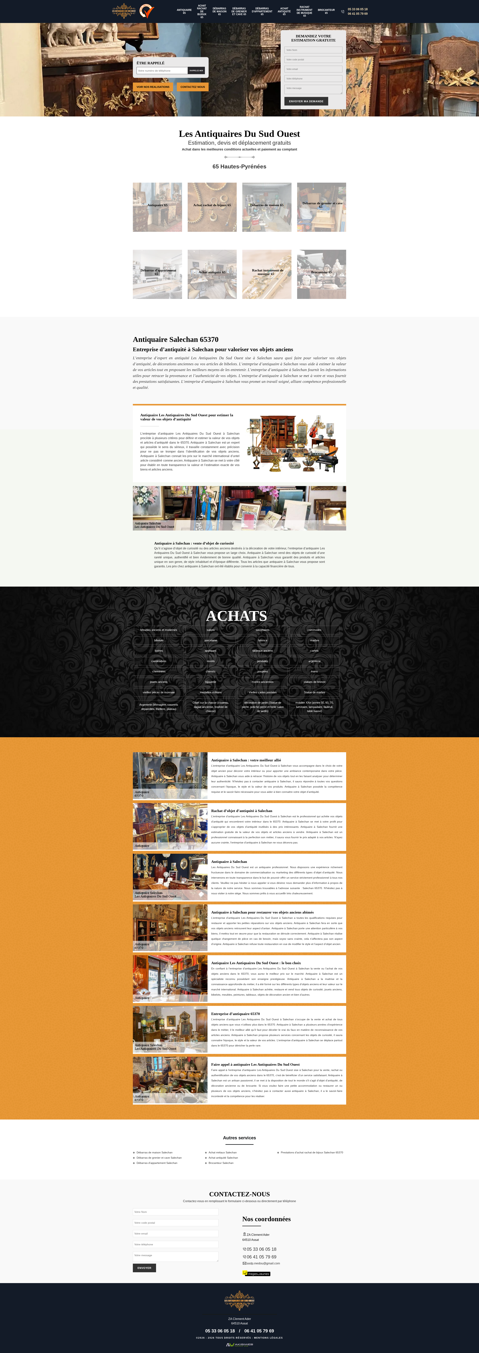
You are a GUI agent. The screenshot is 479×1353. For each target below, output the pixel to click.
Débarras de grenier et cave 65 (239, 11)
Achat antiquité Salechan (223, 1157)
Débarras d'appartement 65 (262, 11)
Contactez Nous (193, 86)
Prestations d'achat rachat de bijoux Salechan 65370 (312, 1152)
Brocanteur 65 (326, 11)
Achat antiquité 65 (284, 11)
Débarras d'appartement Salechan (157, 1162)
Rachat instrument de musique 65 (304, 11)
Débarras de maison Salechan (155, 1152)
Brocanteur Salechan (221, 1162)
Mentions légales (268, 1338)
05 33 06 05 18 (358, 9)
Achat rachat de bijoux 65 (202, 11)
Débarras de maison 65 (219, 11)
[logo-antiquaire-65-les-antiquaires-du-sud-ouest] (124, 11)
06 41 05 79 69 (358, 13)
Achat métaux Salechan (223, 1152)
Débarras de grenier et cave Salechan (159, 1157)
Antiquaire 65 (184, 11)
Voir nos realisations (153, 86)
